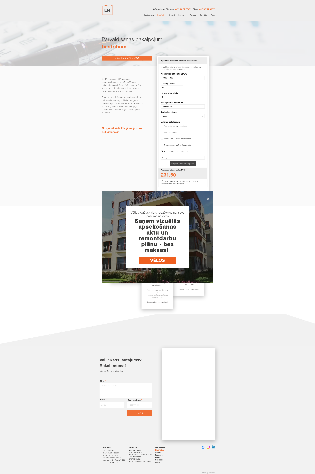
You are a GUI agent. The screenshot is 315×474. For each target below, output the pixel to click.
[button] (208, 199)
